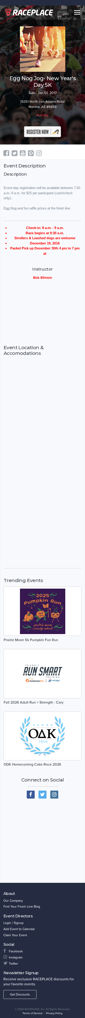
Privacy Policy (54, 1013)
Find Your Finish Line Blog (21, 906)
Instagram (15, 957)
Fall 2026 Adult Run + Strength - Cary (33, 702)
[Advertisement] (42, 312)
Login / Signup (13, 923)
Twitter (13, 964)
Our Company (13, 901)
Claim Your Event (15, 935)
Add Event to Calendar (19, 929)
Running (42, 115)
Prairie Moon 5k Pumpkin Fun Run (31, 640)
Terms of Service (32, 1013)
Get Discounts (20, 994)
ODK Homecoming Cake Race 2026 (32, 764)
